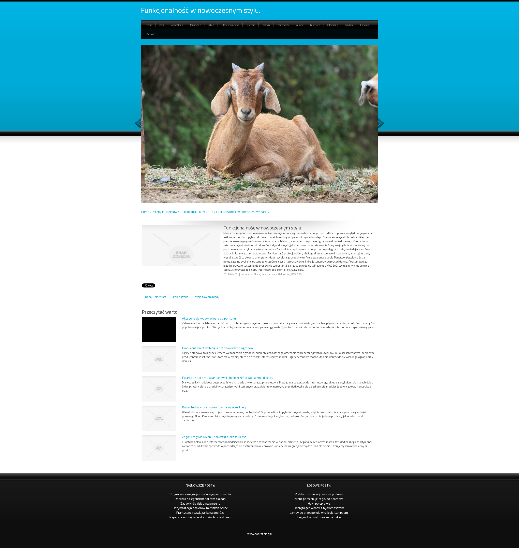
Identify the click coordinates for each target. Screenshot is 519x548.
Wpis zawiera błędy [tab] (207, 297)
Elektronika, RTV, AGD (197, 211)
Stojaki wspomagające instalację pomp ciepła (200, 494)
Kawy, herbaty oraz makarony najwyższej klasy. (214, 407)
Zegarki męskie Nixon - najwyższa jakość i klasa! (214, 436)
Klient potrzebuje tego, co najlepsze (318, 498)
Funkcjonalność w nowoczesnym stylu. (242, 211)
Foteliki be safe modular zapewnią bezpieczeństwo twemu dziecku (227, 377)
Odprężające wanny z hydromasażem (319, 507)
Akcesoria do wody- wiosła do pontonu (209, 318)
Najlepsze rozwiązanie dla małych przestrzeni (200, 517)
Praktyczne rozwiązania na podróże (200, 512)
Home (145, 211)
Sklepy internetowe (166, 211)
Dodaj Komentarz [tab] (155, 297)
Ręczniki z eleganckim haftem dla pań (200, 498)
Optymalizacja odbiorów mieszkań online (200, 507)
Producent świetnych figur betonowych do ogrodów (217, 348)
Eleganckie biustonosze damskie (319, 517)
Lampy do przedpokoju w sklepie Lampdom (319, 512)
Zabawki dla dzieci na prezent (200, 503)
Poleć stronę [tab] (180, 297)
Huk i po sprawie (319, 503)
